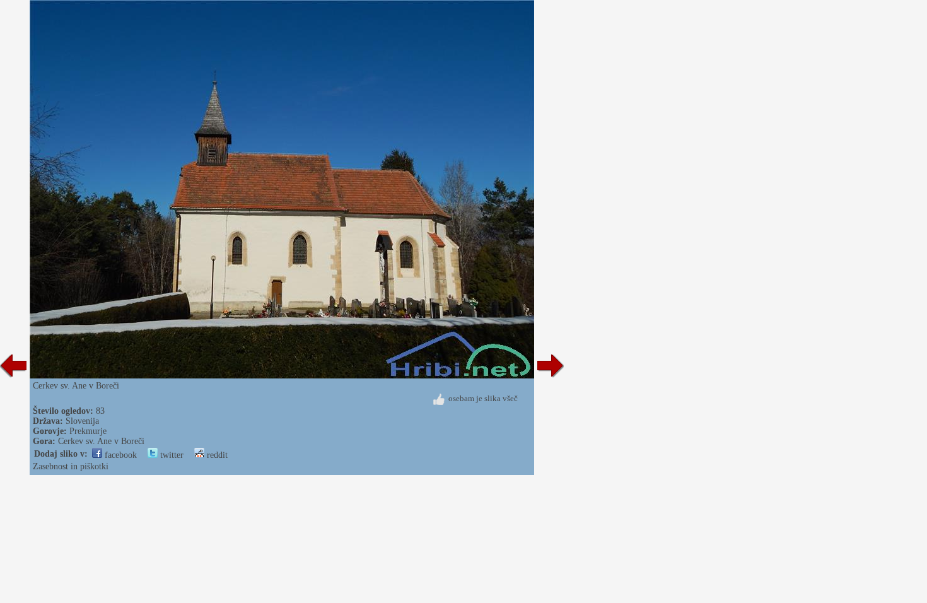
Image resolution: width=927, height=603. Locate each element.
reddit (216, 455)
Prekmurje (88, 431)
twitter (171, 455)
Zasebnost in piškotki (70, 466)
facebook (119, 455)
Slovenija (82, 421)
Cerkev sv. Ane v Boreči (101, 441)
